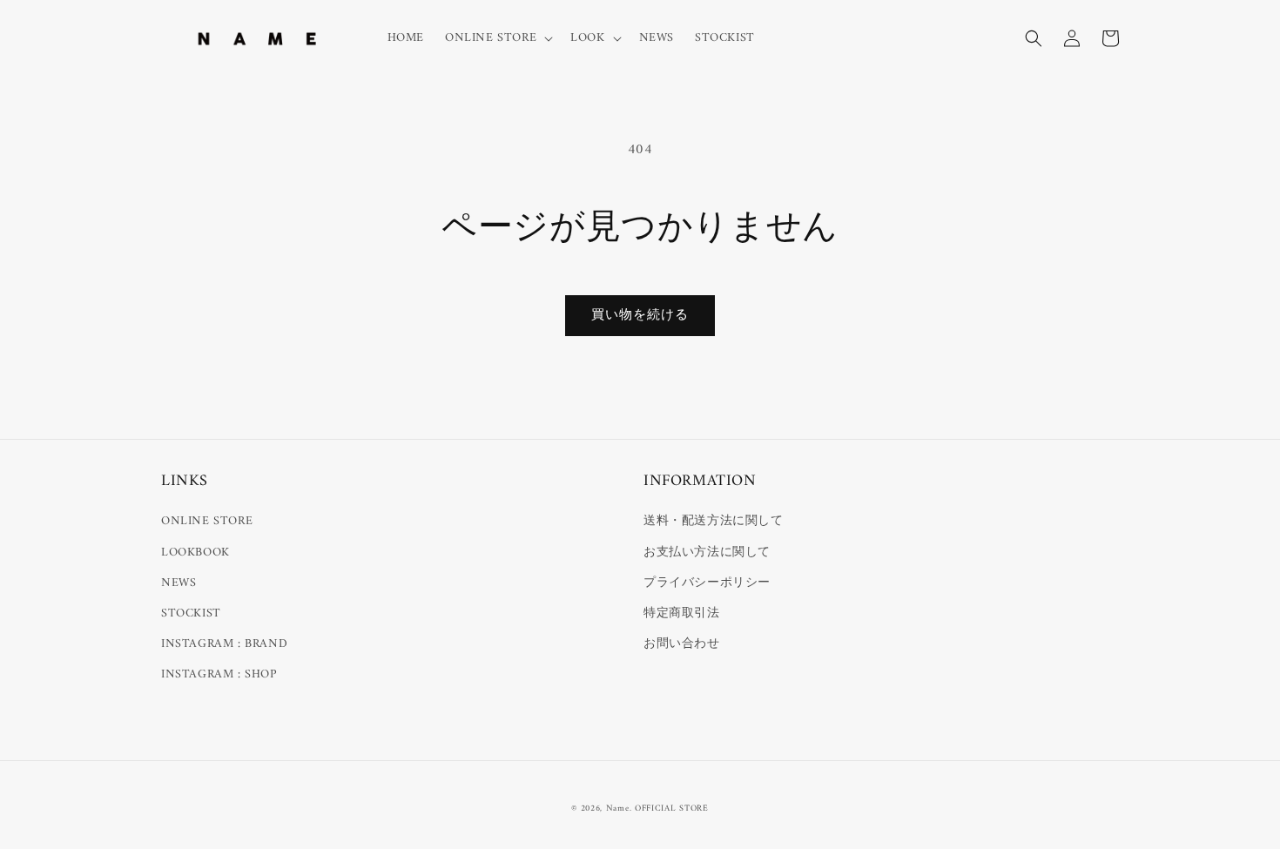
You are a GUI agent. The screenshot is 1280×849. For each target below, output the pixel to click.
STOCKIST (191, 613)
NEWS (178, 583)
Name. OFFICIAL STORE (657, 808)
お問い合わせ (681, 644)
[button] (497, 38)
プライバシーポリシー (707, 583)
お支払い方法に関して (707, 552)
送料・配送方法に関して (713, 521)
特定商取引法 (681, 613)
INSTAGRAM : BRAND (224, 644)
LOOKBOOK (195, 552)
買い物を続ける (640, 315)
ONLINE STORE (207, 521)
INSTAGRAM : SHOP (219, 674)
